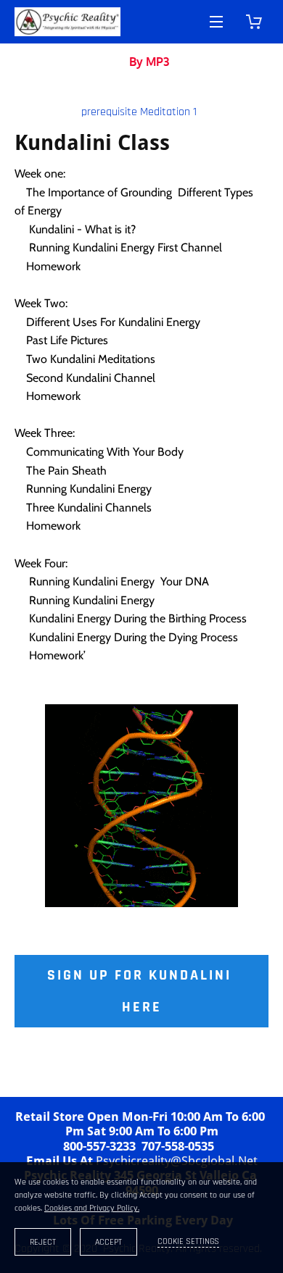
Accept (108, 1242)
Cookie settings (188, 1241)
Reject (43, 1242)
